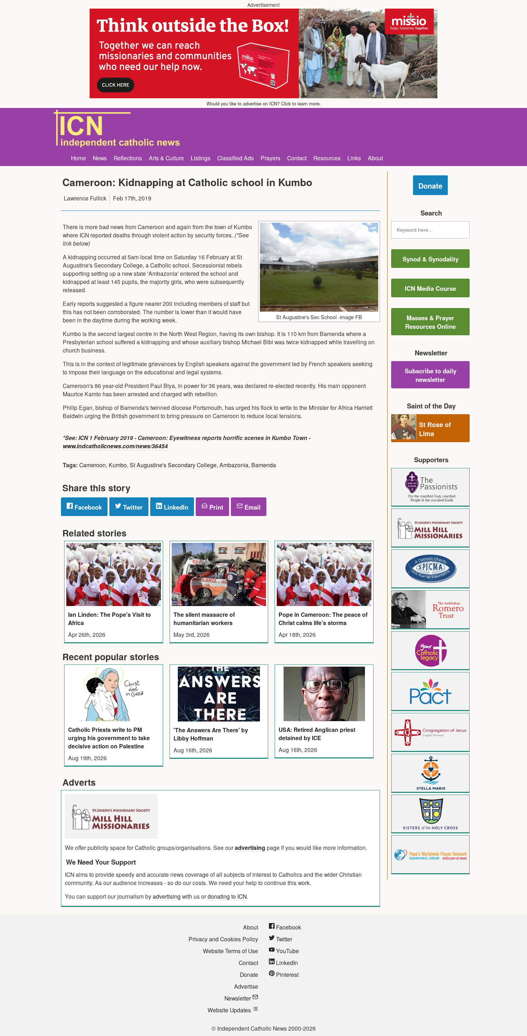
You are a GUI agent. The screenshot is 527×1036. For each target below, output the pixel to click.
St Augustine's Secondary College (173, 465)
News (100, 158)
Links (354, 158)
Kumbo (118, 465)
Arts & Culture (166, 158)
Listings (200, 158)
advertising (250, 847)
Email (252, 507)
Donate (430, 185)
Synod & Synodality (431, 259)
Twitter (132, 507)
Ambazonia (233, 465)
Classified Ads (235, 158)
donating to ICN (227, 896)
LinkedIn (175, 507)
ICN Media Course (430, 288)
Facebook (87, 507)
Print (215, 507)
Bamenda (263, 465)
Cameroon (92, 465)
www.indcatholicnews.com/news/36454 (115, 446)
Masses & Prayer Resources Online (430, 322)
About (375, 158)
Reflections (128, 158)
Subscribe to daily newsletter (430, 375)
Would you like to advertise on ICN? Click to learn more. (263, 103)
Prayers (270, 158)
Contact (297, 158)
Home (78, 158)
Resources (327, 158)
